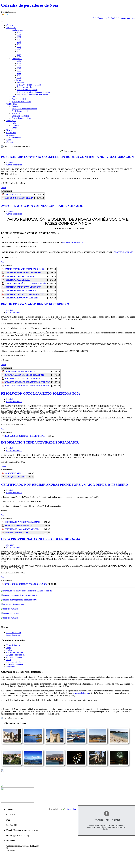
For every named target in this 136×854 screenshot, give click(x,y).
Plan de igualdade (19, 99)
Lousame (15, 125)
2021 (19, 49)
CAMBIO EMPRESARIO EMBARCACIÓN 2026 (24, 269)
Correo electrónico (14, 165)
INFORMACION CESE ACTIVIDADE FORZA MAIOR (40, 442)
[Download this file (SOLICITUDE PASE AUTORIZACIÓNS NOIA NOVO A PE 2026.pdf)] (3, 291)
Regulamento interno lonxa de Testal (32, 94)
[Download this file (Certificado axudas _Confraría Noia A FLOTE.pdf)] (3, 529)
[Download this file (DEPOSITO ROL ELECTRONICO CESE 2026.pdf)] (3, 382)
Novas (9, 130)
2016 (19, 37)
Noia (14, 123)
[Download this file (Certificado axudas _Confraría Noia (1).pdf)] (3, 526)
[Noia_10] (55, 765)
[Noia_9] (76, 743)
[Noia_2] (12, 765)
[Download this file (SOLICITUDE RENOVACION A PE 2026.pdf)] (3, 298)
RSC (14, 97)
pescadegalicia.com (81, 693)
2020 (19, 46)
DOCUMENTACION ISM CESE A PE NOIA (23, 378)
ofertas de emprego (14, 657)
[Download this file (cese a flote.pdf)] (3, 375)
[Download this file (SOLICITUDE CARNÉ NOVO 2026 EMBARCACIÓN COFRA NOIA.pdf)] (3, 283)
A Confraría (11, 27)
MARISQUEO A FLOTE (14, 477)
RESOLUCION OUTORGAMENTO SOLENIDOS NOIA (40, 393)
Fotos (8, 140)
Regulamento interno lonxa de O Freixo (33, 92)
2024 (19, 56)
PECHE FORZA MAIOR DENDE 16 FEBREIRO (35, 304)
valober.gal (16, 137)
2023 (19, 54)
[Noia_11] (97, 743)
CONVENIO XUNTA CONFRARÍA (19, 198)
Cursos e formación (14, 652)
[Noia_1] (33, 743)
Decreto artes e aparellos (27, 89)
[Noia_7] (55, 743)
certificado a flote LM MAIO (16, 533)
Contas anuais (17, 30)
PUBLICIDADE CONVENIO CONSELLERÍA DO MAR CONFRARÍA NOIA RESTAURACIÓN (67, 156)
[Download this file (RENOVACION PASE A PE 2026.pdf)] (3, 280)
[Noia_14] (76, 765)
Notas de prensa (13, 635)
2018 (19, 42)
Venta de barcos (13, 645)
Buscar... (4, 12)
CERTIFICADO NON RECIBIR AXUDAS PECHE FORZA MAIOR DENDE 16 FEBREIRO (64, 484)
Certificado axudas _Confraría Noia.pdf (21, 371)
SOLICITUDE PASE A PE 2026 (17, 280)
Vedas (8, 647)
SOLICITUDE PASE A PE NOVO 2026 (20, 291)
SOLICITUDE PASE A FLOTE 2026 (19, 276)
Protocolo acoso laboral (21, 101)
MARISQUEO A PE (13, 473)
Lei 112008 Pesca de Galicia (29, 85)
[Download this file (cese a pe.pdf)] (3, 378)
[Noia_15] (33, 765)
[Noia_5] (119, 765)
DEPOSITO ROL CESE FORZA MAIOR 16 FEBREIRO (27, 382)
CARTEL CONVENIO (13, 194)
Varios (9, 650)
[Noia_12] (119, 743)
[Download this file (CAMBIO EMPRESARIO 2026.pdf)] (3, 269)
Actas (8, 659)
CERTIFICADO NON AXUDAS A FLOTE (22, 529)
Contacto (10, 142)
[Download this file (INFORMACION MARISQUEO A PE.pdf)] (3, 473)
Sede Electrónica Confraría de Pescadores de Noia (114, 18)
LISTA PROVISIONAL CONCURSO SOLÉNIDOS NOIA (40, 539)
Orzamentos (17, 58)
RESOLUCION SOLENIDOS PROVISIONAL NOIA (26, 584)
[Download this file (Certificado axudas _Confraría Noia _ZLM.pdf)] (3, 533)
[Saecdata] (69, 809)
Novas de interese (13, 632)
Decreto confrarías (24, 87)
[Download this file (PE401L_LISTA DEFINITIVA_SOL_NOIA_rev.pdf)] (3, 436)
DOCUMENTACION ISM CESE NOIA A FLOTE (24, 375)
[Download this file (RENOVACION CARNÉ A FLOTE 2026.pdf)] (3, 273)
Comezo (9, 25)
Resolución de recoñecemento (24, 109)
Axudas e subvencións (15, 655)
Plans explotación (13, 662)
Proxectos (16, 113)
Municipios (11, 120)
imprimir (10, 162)
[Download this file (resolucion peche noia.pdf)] (3, 386)
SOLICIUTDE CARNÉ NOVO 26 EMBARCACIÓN (25, 283)
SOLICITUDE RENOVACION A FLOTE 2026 (23, 273)
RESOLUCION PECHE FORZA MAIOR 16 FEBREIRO (27, 386)
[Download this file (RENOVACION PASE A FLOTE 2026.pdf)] (3, 276)
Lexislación (16, 80)
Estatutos (21, 82)
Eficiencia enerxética (20, 116)
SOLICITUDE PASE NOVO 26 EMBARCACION (24, 294)
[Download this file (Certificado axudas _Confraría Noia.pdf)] (3, 371)
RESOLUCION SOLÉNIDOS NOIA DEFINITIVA (24, 436)
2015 (19, 35)
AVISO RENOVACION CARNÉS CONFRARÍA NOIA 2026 (42, 206)
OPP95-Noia (11, 104)
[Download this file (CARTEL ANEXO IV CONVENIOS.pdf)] (3, 194)
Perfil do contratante (20, 111)
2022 (19, 51)
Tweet (3, 187)
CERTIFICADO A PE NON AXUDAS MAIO (22, 522)
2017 (19, 39)
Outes (14, 128)
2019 (19, 44)
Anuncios (10, 135)
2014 (19, 32)
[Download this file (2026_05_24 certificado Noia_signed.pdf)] (3, 522)
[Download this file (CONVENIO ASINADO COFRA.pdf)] (3, 198)
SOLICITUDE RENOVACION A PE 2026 (21, 298)
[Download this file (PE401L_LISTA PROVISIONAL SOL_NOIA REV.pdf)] (3, 584)
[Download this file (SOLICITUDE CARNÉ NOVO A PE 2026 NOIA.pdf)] (3, 287)
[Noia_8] (97, 765)
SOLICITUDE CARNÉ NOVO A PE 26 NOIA (23, 287)
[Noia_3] (12, 743)
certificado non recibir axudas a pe (18, 526)
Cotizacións (11, 132)
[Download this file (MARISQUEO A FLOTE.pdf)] (3, 477)
